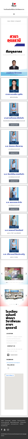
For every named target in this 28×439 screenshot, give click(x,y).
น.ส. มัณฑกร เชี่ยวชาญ (14, 146)
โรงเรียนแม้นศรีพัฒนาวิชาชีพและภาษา (14, 9)
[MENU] (14, 14)
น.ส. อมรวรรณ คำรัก (14, 202)
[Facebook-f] (8, 368)
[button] (2, 274)
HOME (2, 420)
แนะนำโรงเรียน (8, 420)
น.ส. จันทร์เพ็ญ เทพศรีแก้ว (14, 174)
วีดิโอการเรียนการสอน (14, 422)
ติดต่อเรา (21, 424)
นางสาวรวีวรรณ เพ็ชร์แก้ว (14, 118)
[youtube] (5, 430)
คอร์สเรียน (14, 420)
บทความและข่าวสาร (14, 424)
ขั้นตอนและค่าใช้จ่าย (21, 420)
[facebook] (2, 430)
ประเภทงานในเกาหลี (5, 422)
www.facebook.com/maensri (13, 362)
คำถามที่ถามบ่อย (4, 425)
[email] (8, 430)
